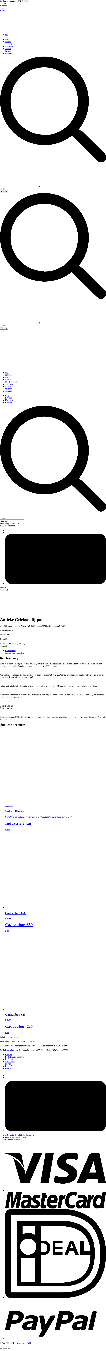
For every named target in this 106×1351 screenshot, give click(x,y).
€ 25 (7, 1032)
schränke (8, 37)
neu (6, 35)
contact (3, 3)
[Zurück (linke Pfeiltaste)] (1, 1350)
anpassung (9, 46)
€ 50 (7, 931)
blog (2, 8)
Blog (7, 395)
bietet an (8, 51)
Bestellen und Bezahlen (14, 1057)
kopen (3, 646)
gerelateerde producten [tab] (14, 653)
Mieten (8, 1064)
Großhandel (10, 1061)
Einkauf (8, 398)
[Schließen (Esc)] (9, 1348)
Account (3, 10)
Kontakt (8, 402)
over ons (3, 6)
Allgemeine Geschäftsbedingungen (19, 1135)
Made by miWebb (24, 1343)
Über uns (9, 400)
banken (8, 42)
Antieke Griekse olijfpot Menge (13, 643)
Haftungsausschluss (13, 1140)
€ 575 (7, 829)
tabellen (8, 39)
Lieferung (9, 1059)
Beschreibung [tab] (10, 650)
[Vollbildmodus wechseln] (4, 1348)
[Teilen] (6, 1348)
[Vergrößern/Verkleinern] (1, 1348)
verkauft (8, 53)
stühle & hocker (11, 44)
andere (8, 49)
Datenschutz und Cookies (15, 1137)
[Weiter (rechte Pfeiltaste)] (4, 1350)
